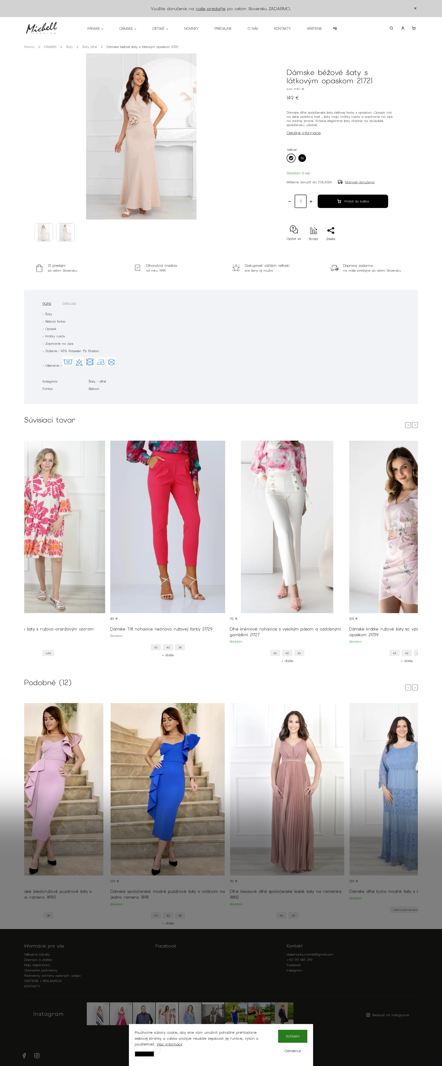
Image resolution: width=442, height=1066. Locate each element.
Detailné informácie (304, 132)
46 (281, 916)
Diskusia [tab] (69, 304)
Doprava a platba (38, 960)
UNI (48, 653)
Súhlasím (293, 1036)
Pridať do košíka (356, 201)
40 (168, 647)
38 (179, 647)
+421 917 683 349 (299, 960)
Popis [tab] (47, 304)
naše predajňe (210, 9)
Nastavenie (144, 1054)
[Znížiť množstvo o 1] (290, 201)
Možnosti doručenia (360, 182)
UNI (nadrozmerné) (406, 910)
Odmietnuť (293, 1051)
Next (416, 425)
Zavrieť (379, 247)
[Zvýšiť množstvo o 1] (311, 201)
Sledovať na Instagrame (390, 1015)
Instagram (294, 970)
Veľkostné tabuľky (37, 954)
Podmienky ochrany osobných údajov (52, 976)
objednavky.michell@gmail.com (310, 954)
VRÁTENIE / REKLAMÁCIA (43, 981)
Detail (97, 622)
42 (156, 647)
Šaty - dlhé (97, 381)
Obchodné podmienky (40, 970)
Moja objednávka (37, 965)
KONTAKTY (32, 986)
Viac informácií (169, 1044)
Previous (409, 425)
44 (275, 653)
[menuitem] (99, 28)
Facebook (294, 965)
